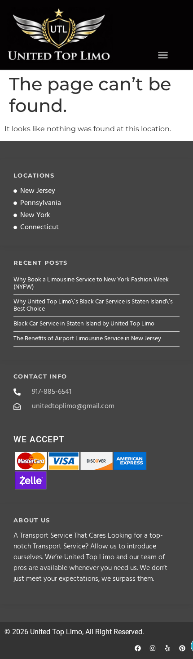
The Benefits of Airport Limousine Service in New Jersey (87, 339)
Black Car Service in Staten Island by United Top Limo (83, 324)
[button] (163, 55)
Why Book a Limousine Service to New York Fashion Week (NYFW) (91, 283)
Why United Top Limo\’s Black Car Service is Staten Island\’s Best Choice (93, 305)
